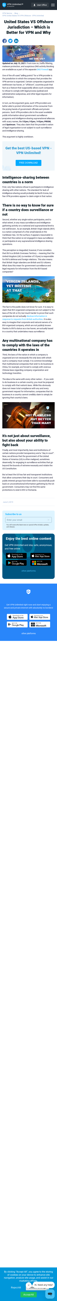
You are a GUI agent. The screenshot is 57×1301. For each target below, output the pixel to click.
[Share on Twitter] (10, 41)
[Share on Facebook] (4, 41)
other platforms (28, 571)
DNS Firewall (42, 69)
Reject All (16, 1287)
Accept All (28, 1294)
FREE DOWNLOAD (28, 162)
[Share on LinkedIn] (16, 41)
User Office (42, 5)
